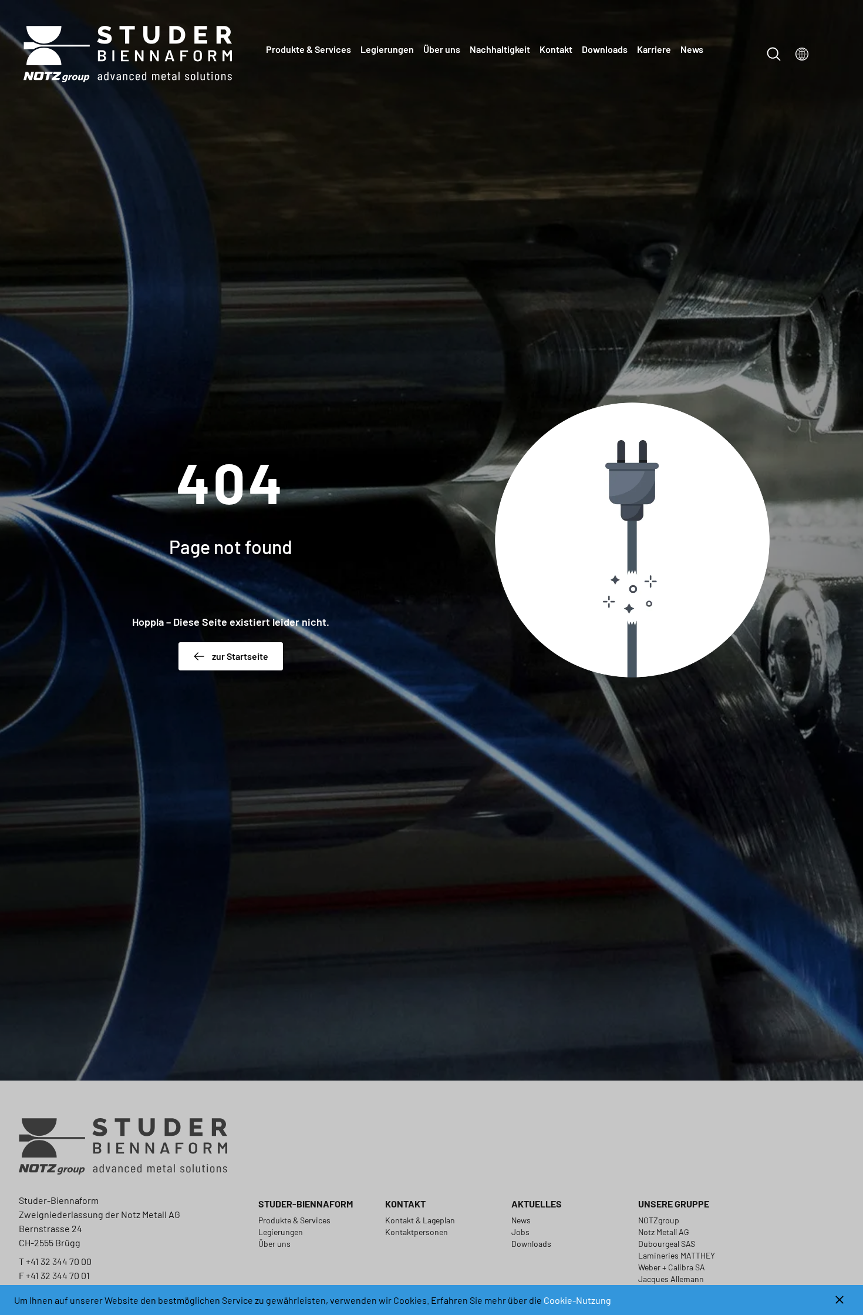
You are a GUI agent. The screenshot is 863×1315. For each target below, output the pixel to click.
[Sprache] (802, 54)
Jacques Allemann (671, 1279)
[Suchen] (774, 54)
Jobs (520, 1232)
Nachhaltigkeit (500, 49)
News (691, 49)
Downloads (605, 49)
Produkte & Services (308, 49)
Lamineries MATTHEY (676, 1255)
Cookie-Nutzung (577, 1300)
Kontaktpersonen (416, 1232)
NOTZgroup (658, 1220)
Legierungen (387, 49)
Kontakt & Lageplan (420, 1220)
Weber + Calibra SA (671, 1267)
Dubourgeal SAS (666, 1244)
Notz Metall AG (663, 1232)
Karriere (654, 49)
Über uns (441, 49)
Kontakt (556, 49)
